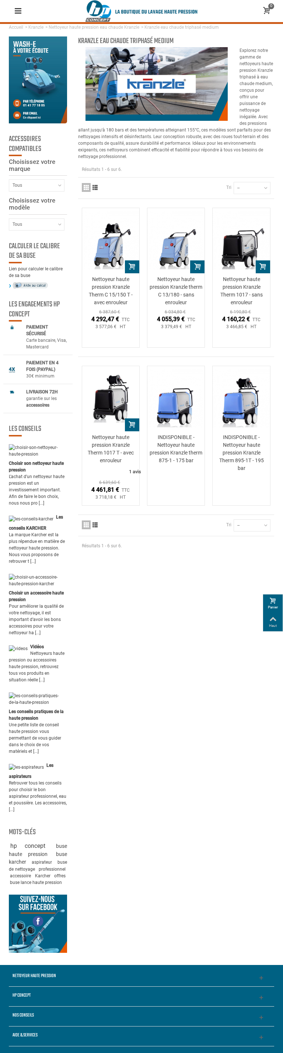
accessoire (21, 875)
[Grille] (86, 187)
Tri (228, 187)
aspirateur (43, 862)
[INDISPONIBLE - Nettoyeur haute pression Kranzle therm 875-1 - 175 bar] (176, 398)
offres (60, 875)
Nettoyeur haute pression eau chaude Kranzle (94, 27)
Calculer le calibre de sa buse (34, 251)
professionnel (52, 869)
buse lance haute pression (36, 882)
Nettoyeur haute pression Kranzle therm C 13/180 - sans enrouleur (176, 290)
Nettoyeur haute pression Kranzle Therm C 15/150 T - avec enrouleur (111, 290)
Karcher (43, 875)
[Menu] (18, 11)
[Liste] (95, 187)
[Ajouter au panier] (132, 266)
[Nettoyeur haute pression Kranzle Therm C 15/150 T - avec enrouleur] (110, 240)
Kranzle (35, 27)
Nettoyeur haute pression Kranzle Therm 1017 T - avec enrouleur (111, 448)
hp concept (31, 845)
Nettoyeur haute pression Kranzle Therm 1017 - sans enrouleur (241, 290)
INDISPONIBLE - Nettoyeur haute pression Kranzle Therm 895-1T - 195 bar (241, 452)
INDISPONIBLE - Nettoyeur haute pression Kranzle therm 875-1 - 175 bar (176, 448)
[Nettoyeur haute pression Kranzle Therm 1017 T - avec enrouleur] (110, 398)
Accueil (16, 27)
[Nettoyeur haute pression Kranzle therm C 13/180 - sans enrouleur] (176, 240)
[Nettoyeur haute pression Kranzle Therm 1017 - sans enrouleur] (241, 240)
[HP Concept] (141, 10)
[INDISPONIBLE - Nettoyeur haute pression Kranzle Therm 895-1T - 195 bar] (241, 398)
